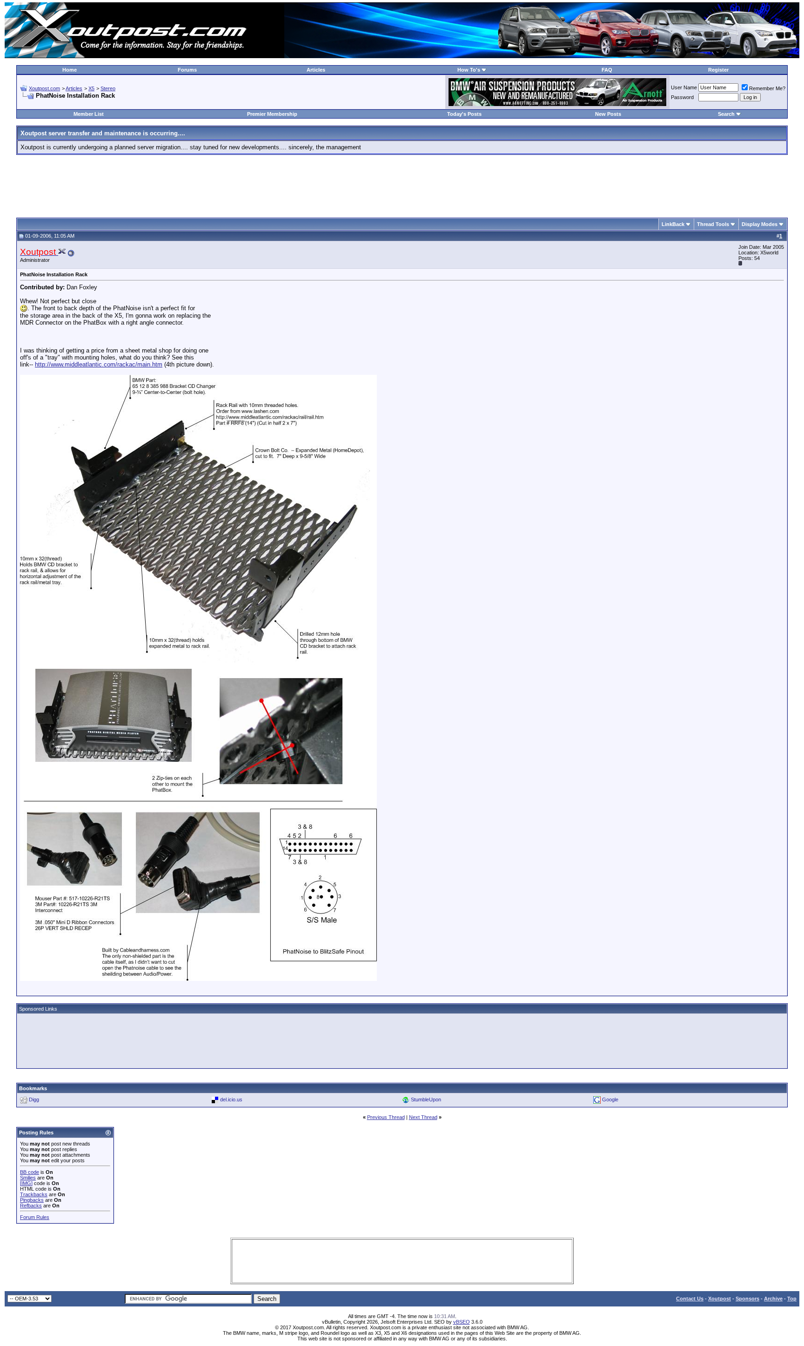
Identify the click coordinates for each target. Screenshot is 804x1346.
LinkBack (673, 224)
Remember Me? (767, 88)
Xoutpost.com (44, 88)
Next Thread (423, 1117)
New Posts (608, 114)
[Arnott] (557, 103)
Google (610, 1099)
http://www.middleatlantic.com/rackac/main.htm (98, 364)
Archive (773, 1298)
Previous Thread (386, 1117)
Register (718, 70)
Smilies (28, 1177)
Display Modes (759, 224)
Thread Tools (713, 224)
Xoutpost (719, 1298)
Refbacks (31, 1205)
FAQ (607, 70)
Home (69, 70)
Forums (187, 70)
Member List (89, 114)
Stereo (107, 88)
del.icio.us (231, 1099)
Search (726, 114)
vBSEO (461, 1322)
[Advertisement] (402, 183)
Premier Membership (272, 114)
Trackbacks (33, 1194)
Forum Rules (34, 1217)
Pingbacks (32, 1200)
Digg (34, 1099)
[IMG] (26, 1183)
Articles (316, 70)
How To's (468, 70)
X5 (91, 88)
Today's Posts (464, 114)
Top (792, 1298)
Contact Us (690, 1298)
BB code (29, 1172)
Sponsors (747, 1298)
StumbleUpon (426, 1099)
